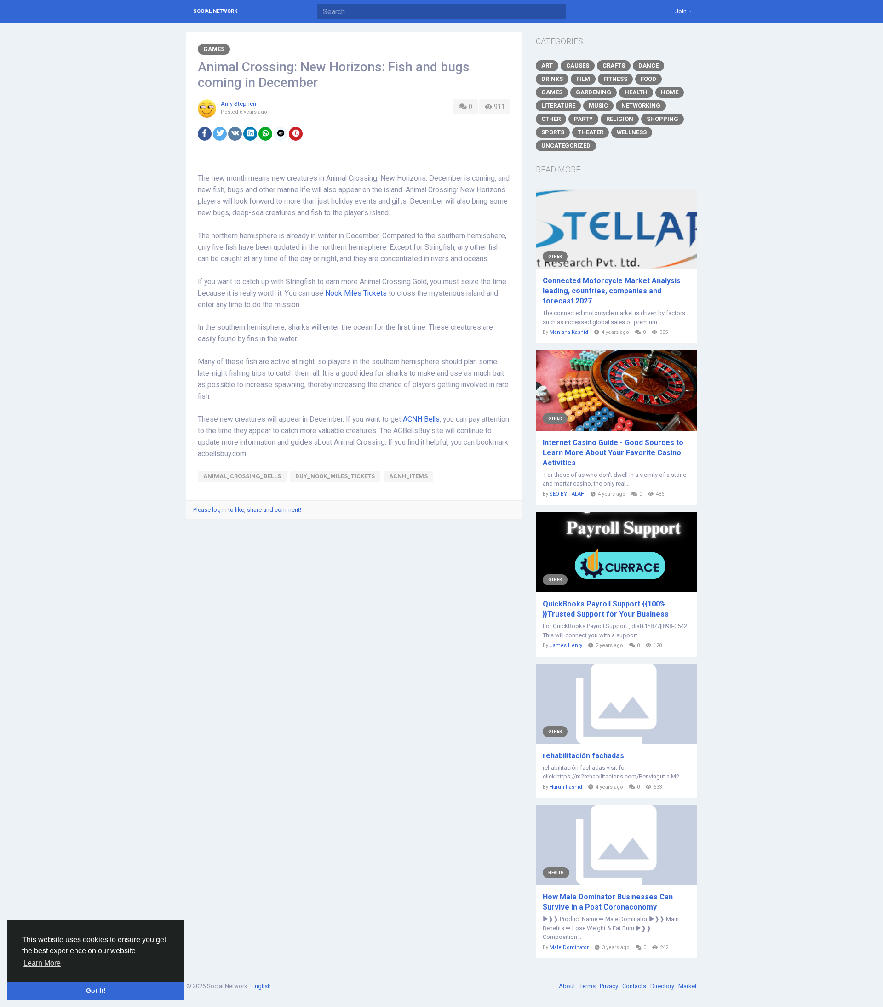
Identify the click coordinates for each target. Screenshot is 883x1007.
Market (687, 986)
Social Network (215, 11)
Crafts (613, 65)
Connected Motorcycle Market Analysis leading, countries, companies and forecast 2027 (612, 290)
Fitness (615, 78)
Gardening (593, 92)
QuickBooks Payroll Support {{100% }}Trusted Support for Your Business (606, 609)
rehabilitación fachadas (583, 755)
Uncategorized (566, 145)
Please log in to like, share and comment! (247, 509)
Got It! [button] (96, 990)
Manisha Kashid (569, 332)
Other (551, 118)
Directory (663, 986)
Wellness (632, 132)
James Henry (566, 645)
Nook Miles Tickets (356, 293)
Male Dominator (569, 947)
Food (648, 78)
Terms (588, 986)
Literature (558, 105)
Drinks (552, 78)
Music (598, 105)
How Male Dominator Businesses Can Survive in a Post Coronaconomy (608, 902)
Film (583, 78)
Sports (552, 132)
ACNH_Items (408, 476)
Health (636, 92)
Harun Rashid (566, 787)
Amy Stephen (238, 103)
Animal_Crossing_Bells (242, 476)
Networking (640, 105)
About (568, 986)
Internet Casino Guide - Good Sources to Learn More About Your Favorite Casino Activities (613, 452)
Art (547, 65)
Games (213, 49)
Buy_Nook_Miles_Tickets (335, 476)
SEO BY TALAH (567, 494)
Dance (648, 65)
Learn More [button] (42, 963)
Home (669, 92)
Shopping (662, 118)
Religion (619, 118)
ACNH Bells (421, 419)
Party (583, 118)
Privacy (609, 986)
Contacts (635, 986)
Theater (590, 132)
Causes (577, 65)
